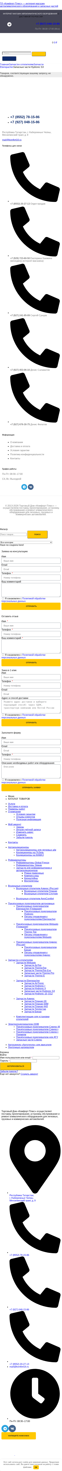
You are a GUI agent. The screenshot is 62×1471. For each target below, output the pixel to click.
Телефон (6, 573)
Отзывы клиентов (25, 817)
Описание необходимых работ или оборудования (27, 763)
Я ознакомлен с (23, 599)
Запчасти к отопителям (21, 64)
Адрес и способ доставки (14, 698)
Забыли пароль (24, 837)
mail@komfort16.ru (11, 140)
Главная (4, 64)
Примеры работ (16, 809)
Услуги (11, 804)
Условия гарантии (25, 814)
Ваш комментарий (11, 581)
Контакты (13, 842)
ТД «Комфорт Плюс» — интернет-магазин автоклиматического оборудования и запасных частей (29, 4)
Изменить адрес (24, 832)
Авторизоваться (15, 1066)
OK (36, 1467)
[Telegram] (9, 24)
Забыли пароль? (9, 1071)
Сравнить (21, 835)
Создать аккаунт (29, 1074)
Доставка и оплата (18, 806)
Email (4, 565)
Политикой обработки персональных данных (23, 599)
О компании (14, 811)
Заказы (20, 827)
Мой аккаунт (14, 824)
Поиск (37, 534)
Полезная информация (28, 819)
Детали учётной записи (28, 829)
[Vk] (31, 487)
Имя (3, 556)
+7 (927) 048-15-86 (48, 23)
